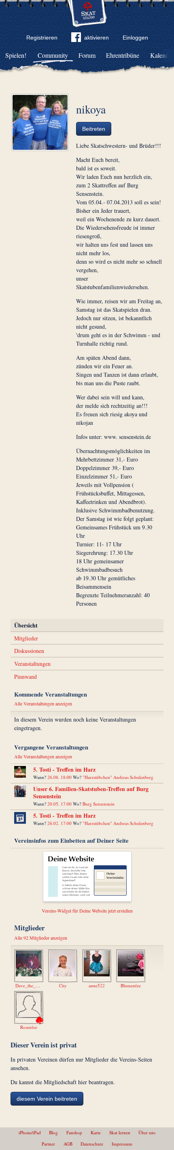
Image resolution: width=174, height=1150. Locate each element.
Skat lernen (119, 1132)
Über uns (146, 1132)
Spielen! (15, 55)
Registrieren (41, 37)
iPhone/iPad (30, 1132)
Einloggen (135, 37)
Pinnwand (25, 676)
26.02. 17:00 (59, 823)
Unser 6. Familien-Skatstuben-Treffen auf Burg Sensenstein (91, 792)
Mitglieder (26, 638)
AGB (68, 1144)
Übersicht (26, 625)
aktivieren (96, 37)
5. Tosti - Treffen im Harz (64, 769)
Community (53, 55)
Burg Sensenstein (99, 804)
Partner (48, 1144)
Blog (53, 1132)
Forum (87, 55)
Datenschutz (92, 1144)
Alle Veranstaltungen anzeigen (43, 703)
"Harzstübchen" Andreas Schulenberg (118, 777)
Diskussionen (29, 651)
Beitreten (93, 129)
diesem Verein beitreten (47, 1098)
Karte (96, 1132)
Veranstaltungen (32, 663)
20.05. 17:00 (59, 804)
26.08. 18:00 (59, 777)
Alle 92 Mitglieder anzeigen (40, 937)
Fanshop (74, 1132)
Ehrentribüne (122, 55)
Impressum (122, 1144)
